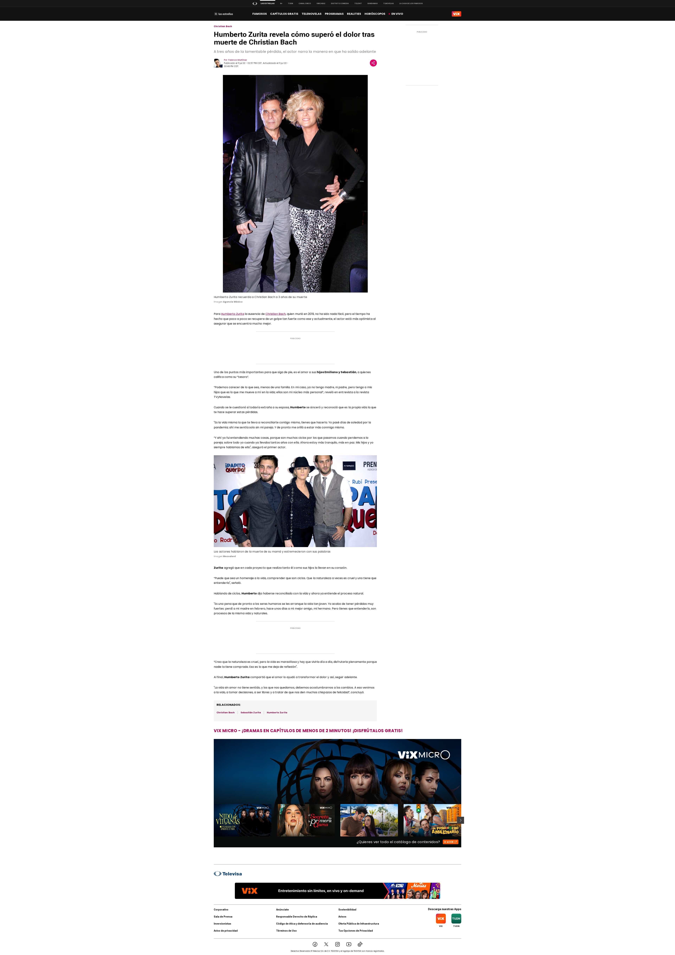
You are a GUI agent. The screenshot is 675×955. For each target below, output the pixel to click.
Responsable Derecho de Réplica (296, 916)
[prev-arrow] (211, 820)
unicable (321, 3)
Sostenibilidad (347, 909)
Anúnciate (282, 909)
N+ (281, 3)
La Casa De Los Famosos (411, 3)
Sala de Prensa (223, 916)
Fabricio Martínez (237, 59)
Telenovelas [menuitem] (312, 14)
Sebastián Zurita (251, 712)
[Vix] (456, 14)
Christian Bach (223, 26)
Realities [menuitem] (354, 14)
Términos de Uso (286, 930)
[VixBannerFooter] (337, 891)
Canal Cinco (305, 3)
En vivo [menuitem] (397, 14)
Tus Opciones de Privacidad (355, 930)
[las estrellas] (223, 14)
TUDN (290, 3)
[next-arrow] (460, 820)
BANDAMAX (373, 3)
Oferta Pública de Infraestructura (358, 923)
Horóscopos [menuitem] (375, 14)
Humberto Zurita (232, 314)
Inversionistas (222, 923)
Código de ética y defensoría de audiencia (302, 923)
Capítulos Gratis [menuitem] (284, 14)
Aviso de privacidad (226, 930)
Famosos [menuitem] (259, 14)
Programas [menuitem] (334, 14)
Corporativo (221, 909)
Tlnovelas (388, 3)
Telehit (358, 3)
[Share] (373, 62)
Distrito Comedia (340, 3)
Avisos (342, 916)
